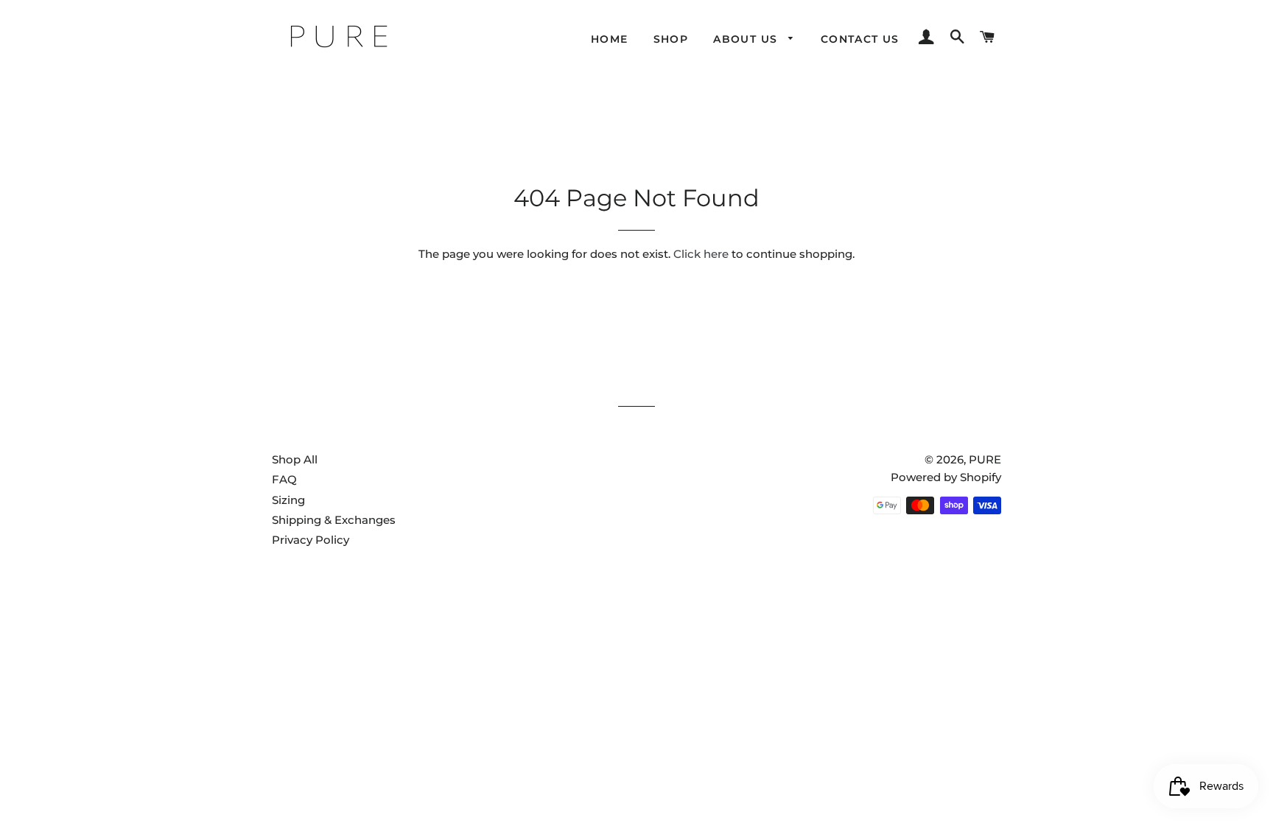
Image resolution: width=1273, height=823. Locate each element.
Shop (671, 39)
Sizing (288, 500)
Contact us (860, 39)
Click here (701, 254)
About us (747, 39)
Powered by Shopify (946, 477)
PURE (985, 459)
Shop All (295, 459)
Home (609, 39)
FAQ (284, 479)
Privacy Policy (310, 540)
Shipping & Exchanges (334, 520)
